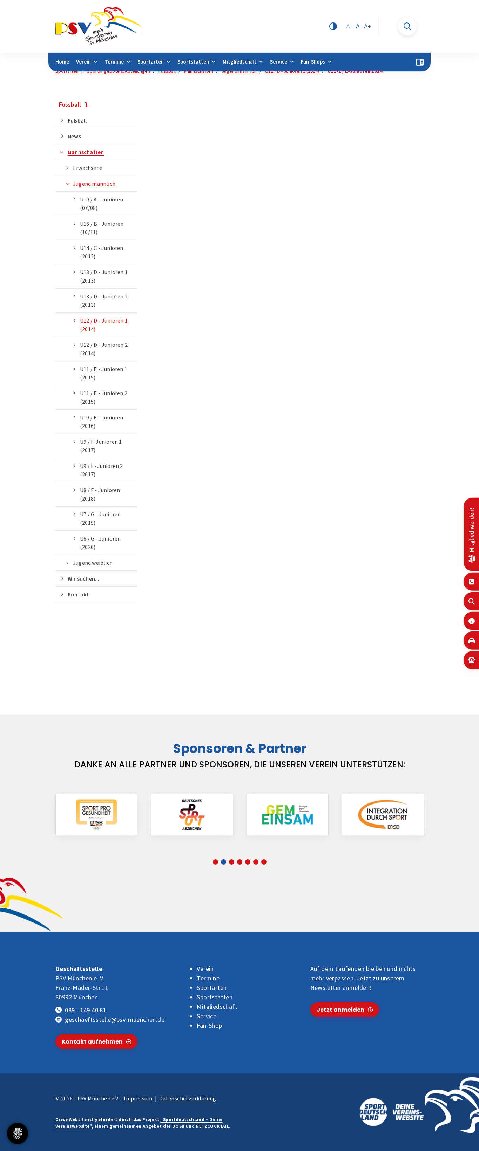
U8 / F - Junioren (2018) (100, 494)
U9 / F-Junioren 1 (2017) (101, 446)
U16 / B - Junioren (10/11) (102, 228)
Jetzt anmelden (340, 1010)
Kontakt (78, 594)
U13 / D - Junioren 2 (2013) (104, 300)
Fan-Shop (209, 1025)
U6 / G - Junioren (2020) (100, 542)
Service (278, 61)
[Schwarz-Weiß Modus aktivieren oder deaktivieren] (333, 26)
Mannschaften (86, 152)
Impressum (138, 1098)
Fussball (70, 104)
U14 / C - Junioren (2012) (101, 252)
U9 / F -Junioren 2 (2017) (101, 470)
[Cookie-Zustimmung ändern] (17, 1133)
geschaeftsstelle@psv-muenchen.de (114, 1020)
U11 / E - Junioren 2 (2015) (103, 397)
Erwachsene (87, 167)
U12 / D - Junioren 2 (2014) (104, 349)
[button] (215, 862)
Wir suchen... (84, 578)
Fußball (77, 120)
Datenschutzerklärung (187, 1098)
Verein (83, 61)
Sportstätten (193, 61)
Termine (114, 61)
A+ (367, 26)
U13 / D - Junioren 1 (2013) (104, 276)
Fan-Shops (313, 61)
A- (349, 26)
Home (62, 61)
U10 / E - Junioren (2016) (101, 421)
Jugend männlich (94, 183)
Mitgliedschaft (239, 61)
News (74, 136)
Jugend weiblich (93, 562)
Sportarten (150, 61)
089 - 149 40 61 (85, 1010)
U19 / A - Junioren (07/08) (101, 203)
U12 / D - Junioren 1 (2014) (104, 324)
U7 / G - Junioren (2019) (100, 518)
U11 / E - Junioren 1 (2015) (103, 373)
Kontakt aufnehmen (92, 1042)
